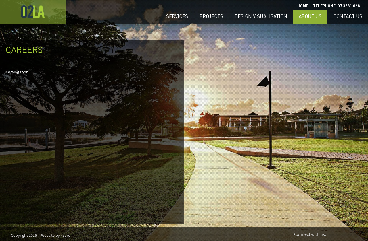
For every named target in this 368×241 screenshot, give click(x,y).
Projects (211, 16)
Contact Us (347, 16)
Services (177, 16)
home (303, 6)
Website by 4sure (55, 235)
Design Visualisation (261, 16)
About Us (310, 16)
